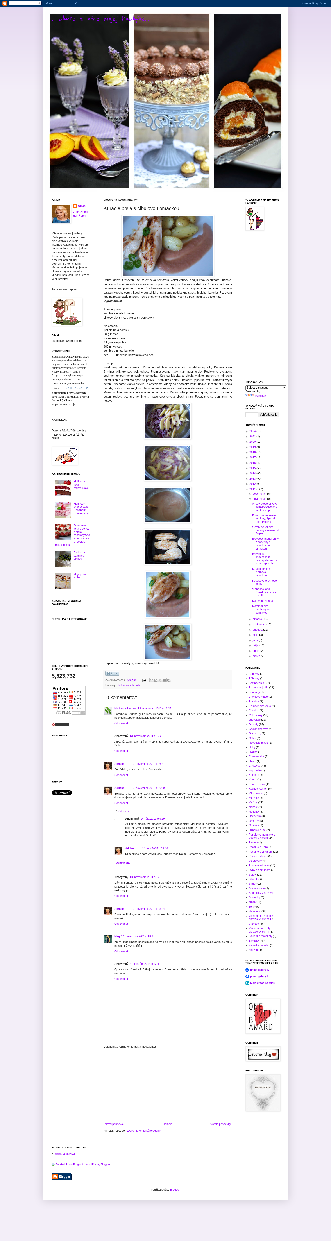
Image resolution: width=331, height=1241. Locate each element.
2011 (252, 489)
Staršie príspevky (220, 1124)
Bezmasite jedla (258, 687)
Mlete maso (256, 793)
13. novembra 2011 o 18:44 (148, 908)
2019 (252, 447)
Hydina (121, 685)
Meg (117, 936)
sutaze (253, 902)
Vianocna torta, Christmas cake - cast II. (264, 592)
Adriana (119, 763)
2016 (252, 462)
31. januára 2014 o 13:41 (145, 963)
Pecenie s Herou (259, 847)
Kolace (253, 775)
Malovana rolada (262, 600)
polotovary (255, 860)
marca (257, 656)
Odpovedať (121, 723)
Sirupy (253, 883)
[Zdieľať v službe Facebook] (164, 680)
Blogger (175, 1189)
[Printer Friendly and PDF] (112, 674)
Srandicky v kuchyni (261, 893)
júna (256, 640)
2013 (252, 478)
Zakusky (254, 940)
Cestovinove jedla (260, 706)
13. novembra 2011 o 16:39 (148, 788)
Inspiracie (255, 770)
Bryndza (254, 701)
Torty (252, 906)
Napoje (253, 807)
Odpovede (124, 811)
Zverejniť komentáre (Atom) (144, 1130)
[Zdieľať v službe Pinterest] (168, 680)
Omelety (254, 825)
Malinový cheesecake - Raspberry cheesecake (82, 508)
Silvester (254, 879)
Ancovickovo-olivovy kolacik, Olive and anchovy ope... (264, 507)
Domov (167, 1124)
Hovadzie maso (258, 742)
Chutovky (254, 765)
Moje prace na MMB (262, 983)
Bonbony (254, 692)
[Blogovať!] (156, 680)
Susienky (254, 897)
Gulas (252, 738)
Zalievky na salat (259, 945)
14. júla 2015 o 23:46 (155, 848)
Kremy (253, 779)
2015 (252, 468)
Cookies (254, 710)
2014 (252, 473)
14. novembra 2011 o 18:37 (138, 936)
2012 (252, 483)
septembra (259, 624)
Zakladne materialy (260, 936)
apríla (256, 650)
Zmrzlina (254, 949)
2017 (252, 457)
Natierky (254, 811)
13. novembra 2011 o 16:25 (146, 736)
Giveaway (255, 733)
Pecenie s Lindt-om (260, 851)
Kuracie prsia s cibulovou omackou (261, 572)
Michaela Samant (125, 708)
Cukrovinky (256, 715)
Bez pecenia (256, 683)
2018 (252, 452)
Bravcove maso (258, 696)
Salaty (252, 874)
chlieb (252, 761)
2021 (252, 436)
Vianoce (254, 923)
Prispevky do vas (259, 865)
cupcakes (255, 719)
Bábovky (254, 678)
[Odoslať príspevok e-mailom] (144, 680)
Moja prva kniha (80, 576)
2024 (252, 431)
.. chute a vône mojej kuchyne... (100, 19)
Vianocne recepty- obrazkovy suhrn (260, 930)
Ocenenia (255, 816)
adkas (82, 206)
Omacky (254, 820)
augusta (258, 629)
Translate (260, 395)
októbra (258, 619)
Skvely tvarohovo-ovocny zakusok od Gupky (265, 530)
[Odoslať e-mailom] (151, 680)
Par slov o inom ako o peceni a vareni (262, 836)
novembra (259, 498)
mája (256, 645)
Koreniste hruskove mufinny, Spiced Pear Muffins (264, 518)
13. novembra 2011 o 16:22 (154, 708)
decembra (259, 493)
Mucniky (254, 797)
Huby (252, 747)
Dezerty (253, 724)
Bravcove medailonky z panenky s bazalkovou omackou (265, 543)
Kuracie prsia (133, 685)
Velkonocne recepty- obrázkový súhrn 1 (261, 917)
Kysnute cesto (257, 788)
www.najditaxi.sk (65, 1153)
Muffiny (253, 802)
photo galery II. (259, 970)
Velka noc (255, 911)
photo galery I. (259, 976)
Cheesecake (256, 756)
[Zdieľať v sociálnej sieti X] (160, 680)
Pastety (253, 842)
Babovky (254, 673)
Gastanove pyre (258, 729)
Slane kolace (257, 888)
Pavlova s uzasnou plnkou (80, 556)
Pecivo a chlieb (258, 856)
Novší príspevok (114, 1124)
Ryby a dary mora (259, 870)
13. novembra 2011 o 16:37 (148, 763)
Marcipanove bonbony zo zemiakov (261, 609)
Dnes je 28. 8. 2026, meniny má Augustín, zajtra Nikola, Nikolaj (69, 434)
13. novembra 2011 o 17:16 (146, 877)
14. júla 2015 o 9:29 (153, 818)
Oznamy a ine (257, 830)
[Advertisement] (168, 1085)
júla (255, 634)
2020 (252, 441)
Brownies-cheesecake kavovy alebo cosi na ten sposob (264, 558)
